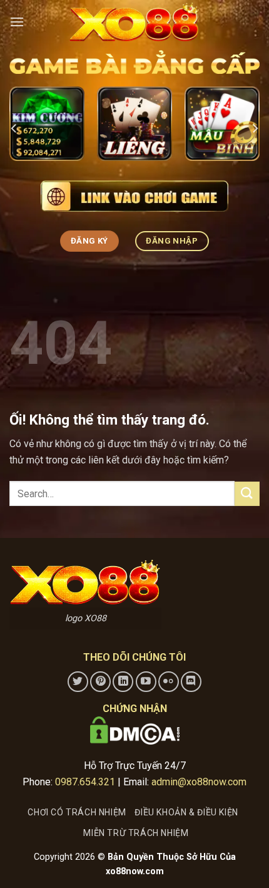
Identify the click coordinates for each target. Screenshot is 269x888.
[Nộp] (247, 494)
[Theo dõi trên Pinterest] (100, 681)
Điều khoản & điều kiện (186, 812)
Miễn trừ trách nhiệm (135, 833)
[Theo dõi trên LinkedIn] (123, 681)
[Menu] (16, 21)
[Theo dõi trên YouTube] (146, 681)
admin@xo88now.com (198, 782)
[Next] (254, 128)
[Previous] (14, 128)
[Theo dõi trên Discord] (191, 681)
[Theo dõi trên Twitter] (78, 681)
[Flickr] (168, 681)
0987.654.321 (85, 782)
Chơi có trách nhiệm (77, 812)
